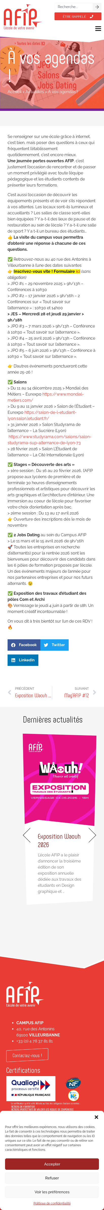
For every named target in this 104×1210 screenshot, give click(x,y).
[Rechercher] (97, 7)
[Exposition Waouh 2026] (59, 780)
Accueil (14, 91)
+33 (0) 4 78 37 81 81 (34, 1041)
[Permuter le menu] (98, 28)
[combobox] (74, 7)
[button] (96, 1117)
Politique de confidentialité (52, 1203)
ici (78, 271)
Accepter (52, 1164)
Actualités (34, 91)
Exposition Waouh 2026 (59, 840)
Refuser (52, 1178)
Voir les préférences (52, 1192)
